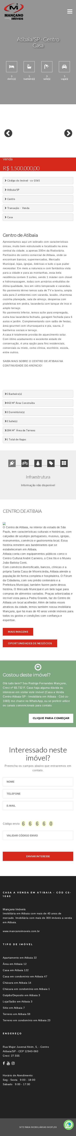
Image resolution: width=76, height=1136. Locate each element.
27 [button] (16, 144)
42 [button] (33, 147)
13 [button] (5, 140)
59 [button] (61, 151)
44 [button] (44, 147)
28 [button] (22, 144)
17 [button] (28, 140)
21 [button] (50, 140)
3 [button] (16, 136)
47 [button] (61, 147)
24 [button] (66, 140)
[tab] (38, 1112)
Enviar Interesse (38, 856)
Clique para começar (51, 718)
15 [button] (16, 140)
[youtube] (8, 1063)
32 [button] (44, 144)
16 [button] (22, 140)
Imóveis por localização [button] (18, 1111)
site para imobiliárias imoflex (38, 1127)
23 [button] (61, 140)
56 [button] (44, 151)
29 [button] (28, 144)
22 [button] (55, 140)
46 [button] (55, 147)
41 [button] (28, 147)
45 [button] (50, 147)
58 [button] (55, 151)
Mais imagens (18, 631)
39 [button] (16, 147)
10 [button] (55, 136)
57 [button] (50, 151)
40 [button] (22, 147)
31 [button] (39, 144)
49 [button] (5, 151)
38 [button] (11, 147)
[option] (38, 131)
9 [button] (50, 136)
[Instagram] (13, 1063)
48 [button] (66, 147)
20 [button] (44, 140)
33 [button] (50, 144)
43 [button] (39, 147)
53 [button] (28, 151)
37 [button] (5, 147)
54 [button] (33, 151)
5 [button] (28, 136)
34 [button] (55, 144)
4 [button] (22, 136)
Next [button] (65, 131)
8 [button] (44, 136)
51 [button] (16, 151)
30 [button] (33, 144)
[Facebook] (4, 1063)
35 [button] (61, 144)
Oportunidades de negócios (30, 643)
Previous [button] (5, 131)
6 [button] (33, 136)
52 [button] (22, 151)
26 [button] (11, 144)
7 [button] (39, 136)
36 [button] (66, 144)
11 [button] (61, 136)
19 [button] (39, 140)
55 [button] (39, 151)
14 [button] (11, 140)
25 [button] (5, 144)
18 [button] (33, 140)
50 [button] (11, 151)
